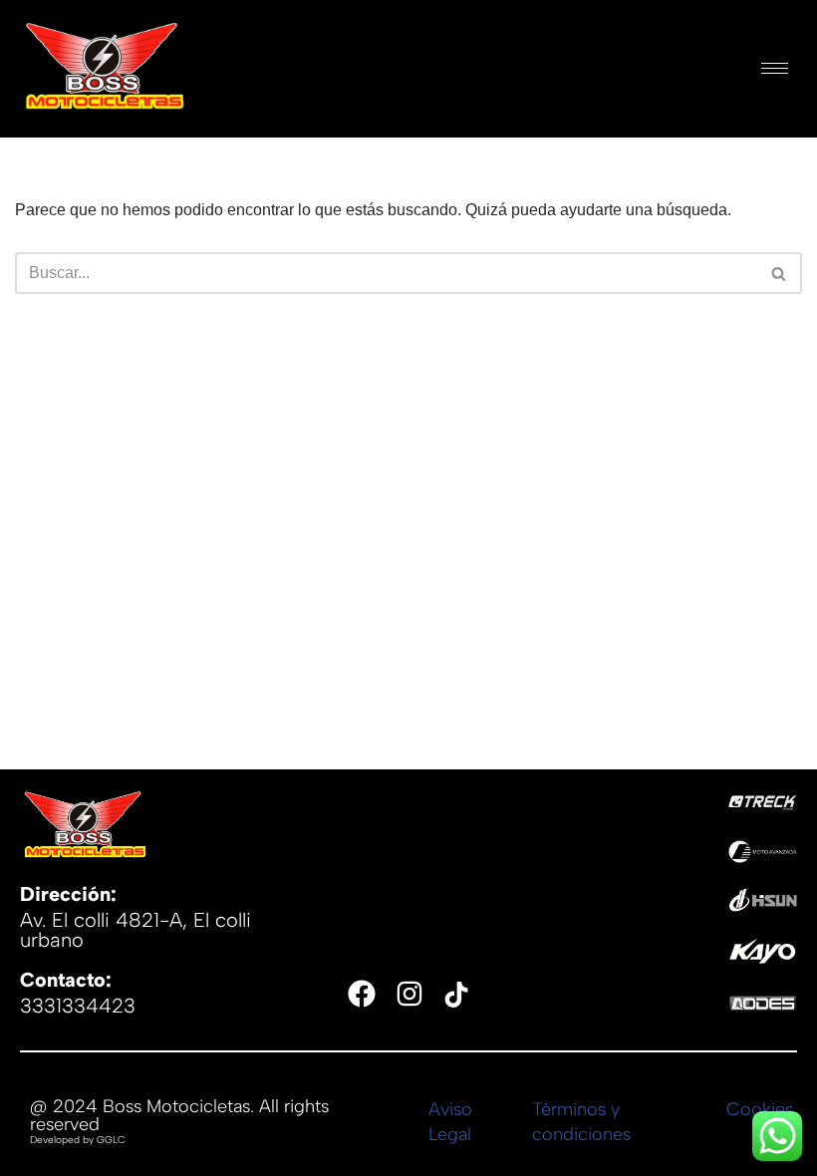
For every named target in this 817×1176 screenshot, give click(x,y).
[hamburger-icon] (774, 68)
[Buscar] (779, 273)
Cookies (759, 1109)
